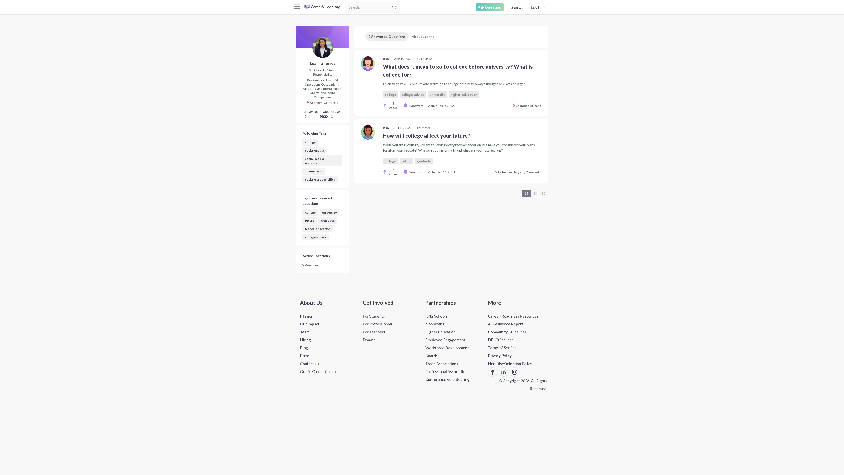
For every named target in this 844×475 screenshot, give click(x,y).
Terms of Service (502, 347)
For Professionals (378, 324)
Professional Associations (447, 371)
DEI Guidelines (501, 339)
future (309, 220)
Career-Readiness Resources (513, 316)
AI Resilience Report (505, 324)
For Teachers (374, 331)
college (310, 142)
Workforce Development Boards (447, 351)
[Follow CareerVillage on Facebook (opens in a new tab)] (492, 372)
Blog (304, 347)
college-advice (315, 237)
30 (535, 193)
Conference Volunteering (447, 379)
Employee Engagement (445, 339)
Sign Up (517, 7)
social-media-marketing (315, 161)
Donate (369, 339)
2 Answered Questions (387, 36)
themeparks (314, 171)
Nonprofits (434, 324)
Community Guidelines (507, 331)
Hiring (305, 339)
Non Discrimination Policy (510, 363)
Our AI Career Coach (318, 371)
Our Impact (310, 324)
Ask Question (489, 7)
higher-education (318, 229)
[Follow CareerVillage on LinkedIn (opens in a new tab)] (503, 372)
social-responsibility (320, 179)
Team (304, 331)
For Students (374, 316)
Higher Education (440, 331)
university (329, 212)
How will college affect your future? (426, 135)
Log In (536, 7)
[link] (451, 83)
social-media (314, 150)
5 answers (416, 106)
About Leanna (423, 36)
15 (526, 193)
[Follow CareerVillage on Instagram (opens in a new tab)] (514, 372)
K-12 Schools (436, 316)
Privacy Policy (500, 355)
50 (543, 193)
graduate (328, 220)
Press (305, 355)
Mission (306, 316)
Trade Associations (441, 363)
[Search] (394, 7)
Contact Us (309, 363)
